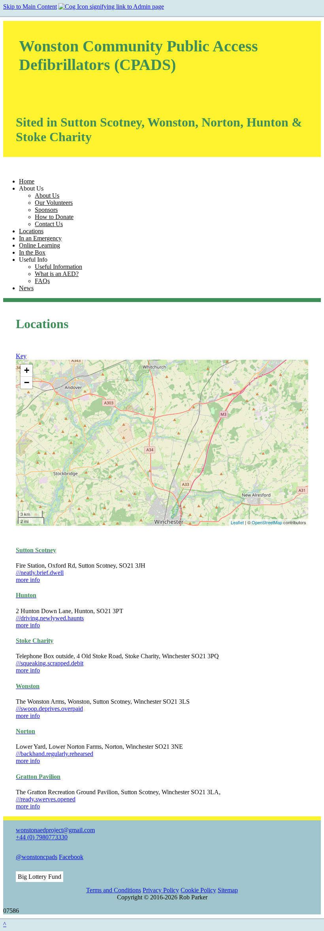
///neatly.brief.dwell (40, 572)
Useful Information (58, 266)
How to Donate (54, 216)
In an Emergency (40, 238)
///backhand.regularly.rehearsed (54, 753)
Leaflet (237, 522)
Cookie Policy (198, 890)
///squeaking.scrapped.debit (49, 663)
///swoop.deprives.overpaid (49, 708)
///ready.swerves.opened (45, 799)
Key (21, 356)
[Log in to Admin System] (111, 6)
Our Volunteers (54, 202)
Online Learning (39, 245)
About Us (47, 195)
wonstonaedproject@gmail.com (55, 830)
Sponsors (46, 209)
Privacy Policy (161, 890)
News (26, 288)
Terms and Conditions (113, 890)
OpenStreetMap (267, 522)
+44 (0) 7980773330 (42, 837)
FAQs (42, 281)
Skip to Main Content (30, 6)
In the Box (32, 252)
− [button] (26, 382)
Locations (31, 231)
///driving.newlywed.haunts (50, 618)
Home (26, 181)
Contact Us (49, 224)
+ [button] (26, 370)
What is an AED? (57, 273)
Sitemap (228, 890)
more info (28, 579)
